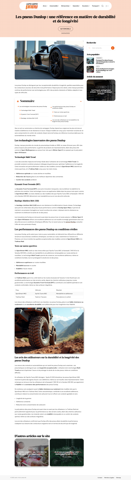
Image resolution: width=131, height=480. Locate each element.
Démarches (31, 448)
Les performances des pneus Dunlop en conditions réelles (63, 107)
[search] (102, 5)
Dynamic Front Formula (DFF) (29, 114)
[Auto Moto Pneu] (32, 6)
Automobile (65, 29)
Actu (98, 66)
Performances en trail (60, 116)
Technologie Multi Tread (28, 110)
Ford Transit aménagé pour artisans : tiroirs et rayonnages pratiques (101, 92)
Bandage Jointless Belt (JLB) (29, 118)
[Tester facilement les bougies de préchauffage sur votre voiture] (90, 69)
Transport (99, 57)
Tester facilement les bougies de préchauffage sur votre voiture (105, 70)
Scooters (67, 448)
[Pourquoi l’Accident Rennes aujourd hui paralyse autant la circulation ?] (90, 60)
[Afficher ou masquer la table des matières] (58, 101)
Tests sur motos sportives (61, 112)
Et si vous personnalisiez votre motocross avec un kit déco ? (67, 453)
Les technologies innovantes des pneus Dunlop (33, 106)
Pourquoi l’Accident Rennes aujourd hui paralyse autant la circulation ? (105, 61)
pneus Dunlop (71, 222)
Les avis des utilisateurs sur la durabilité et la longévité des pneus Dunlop (65, 120)
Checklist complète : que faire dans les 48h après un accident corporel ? (32, 453)
